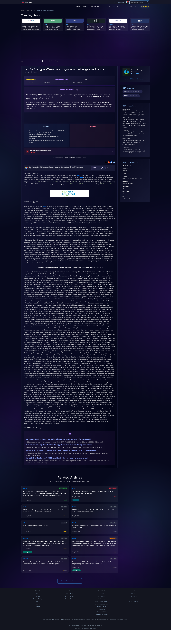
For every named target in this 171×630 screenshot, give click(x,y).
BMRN (111, 24)
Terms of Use (69, 593)
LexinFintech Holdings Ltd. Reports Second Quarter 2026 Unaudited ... (30, 28)
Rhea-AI (37, 604)
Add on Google (98, 168)
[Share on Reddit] (108, 162)
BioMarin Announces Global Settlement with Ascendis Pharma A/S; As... (117, 28)
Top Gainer (63, 488)
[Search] (147, 2)
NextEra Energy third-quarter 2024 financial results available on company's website (133, 142)
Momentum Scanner (101, 604)
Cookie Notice (69, 596)
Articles (101, 593)
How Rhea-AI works (70, 157)
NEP (81, 178)
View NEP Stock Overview (135, 79)
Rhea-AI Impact (31, 79)
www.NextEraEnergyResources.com (87, 223)
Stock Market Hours (101, 614)
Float (125, 171)
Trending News (30, 15)
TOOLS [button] (120, 7)
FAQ (37, 601)
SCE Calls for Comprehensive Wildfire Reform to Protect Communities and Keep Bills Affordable (43, 511)
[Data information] (137, 162)
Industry (126, 176)
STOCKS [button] (109, 7)
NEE (78, 175)
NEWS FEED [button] (80, 7)
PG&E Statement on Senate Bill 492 (35, 526)
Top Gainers (101, 596)
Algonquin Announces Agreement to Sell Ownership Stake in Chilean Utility (94, 526)
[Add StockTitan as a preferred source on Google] (113, 162)
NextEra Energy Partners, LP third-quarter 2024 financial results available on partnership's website (135, 133)
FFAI (45, 24)
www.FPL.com (70, 223)
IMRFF (68, 24)
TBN (132, 24)
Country (126, 191)
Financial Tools (101, 611)
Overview (26, 61)
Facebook (134, 596)
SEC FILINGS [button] (95, 7)
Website (126, 186)
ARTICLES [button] (132, 7)
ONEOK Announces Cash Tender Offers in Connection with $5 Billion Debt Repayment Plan (94, 511)
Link (124, 188)
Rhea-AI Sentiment (62, 79)
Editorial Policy (37, 599)
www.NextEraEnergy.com (55, 223)
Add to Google (133, 601)
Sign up (121, 2)
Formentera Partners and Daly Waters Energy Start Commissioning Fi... (140, 28)
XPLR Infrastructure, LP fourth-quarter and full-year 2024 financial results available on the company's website (135, 112)
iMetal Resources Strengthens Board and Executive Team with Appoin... (74, 28)
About (37, 593)
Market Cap (127, 166)
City (124, 196)
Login (115, 2)
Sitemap (37, 606)
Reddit (134, 599)
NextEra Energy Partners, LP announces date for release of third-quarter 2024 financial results (134, 151)
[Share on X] (105, 162)
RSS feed (133, 593)
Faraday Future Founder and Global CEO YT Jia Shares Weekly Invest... (52, 28)
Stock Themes (101, 606)
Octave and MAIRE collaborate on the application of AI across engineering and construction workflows (93, 563)
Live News (102, 609)
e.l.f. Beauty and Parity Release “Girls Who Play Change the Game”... (95, 28)
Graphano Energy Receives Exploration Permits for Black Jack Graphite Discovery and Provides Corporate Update (45, 563)
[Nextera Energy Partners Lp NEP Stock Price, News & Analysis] (126, 72)
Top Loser (112, 488)
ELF (88, 24)
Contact (37, 596)
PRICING (145, 7)
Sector (125, 181)
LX (23, 24)
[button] (77, 90)
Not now (110, 168)
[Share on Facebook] (111, 162)
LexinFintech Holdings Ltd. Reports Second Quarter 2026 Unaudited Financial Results (92, 492)
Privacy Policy (69, 599)
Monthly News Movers (101, 601)
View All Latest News (68, 581)
